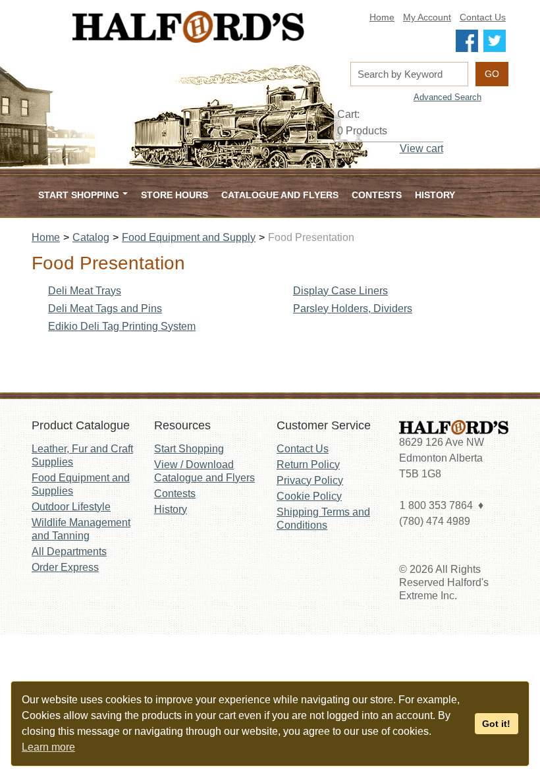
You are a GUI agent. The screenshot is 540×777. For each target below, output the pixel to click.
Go (492, 73)
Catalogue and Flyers (279, 195)
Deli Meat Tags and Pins (105, 308)
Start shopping (78, 195)
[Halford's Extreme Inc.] (188, 27)
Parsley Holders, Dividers (352, 308)
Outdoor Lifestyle (71, 506)
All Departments (69, 551)
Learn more (48, 747)
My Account (427, 17)
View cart (421, 148)
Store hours (174, 195)
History (435, 195)
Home (381, 17)
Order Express (65, 567)
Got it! (496, 723)
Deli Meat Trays (84, 290)
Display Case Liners (340, 290)
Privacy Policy (310, 480)
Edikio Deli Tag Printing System (122, 326)
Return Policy (308, 464)
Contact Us (483, 17)
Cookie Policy (309, 496)
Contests (377, 195)
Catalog (90, 237)
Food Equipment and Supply (189, 237)
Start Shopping (189, 448)
